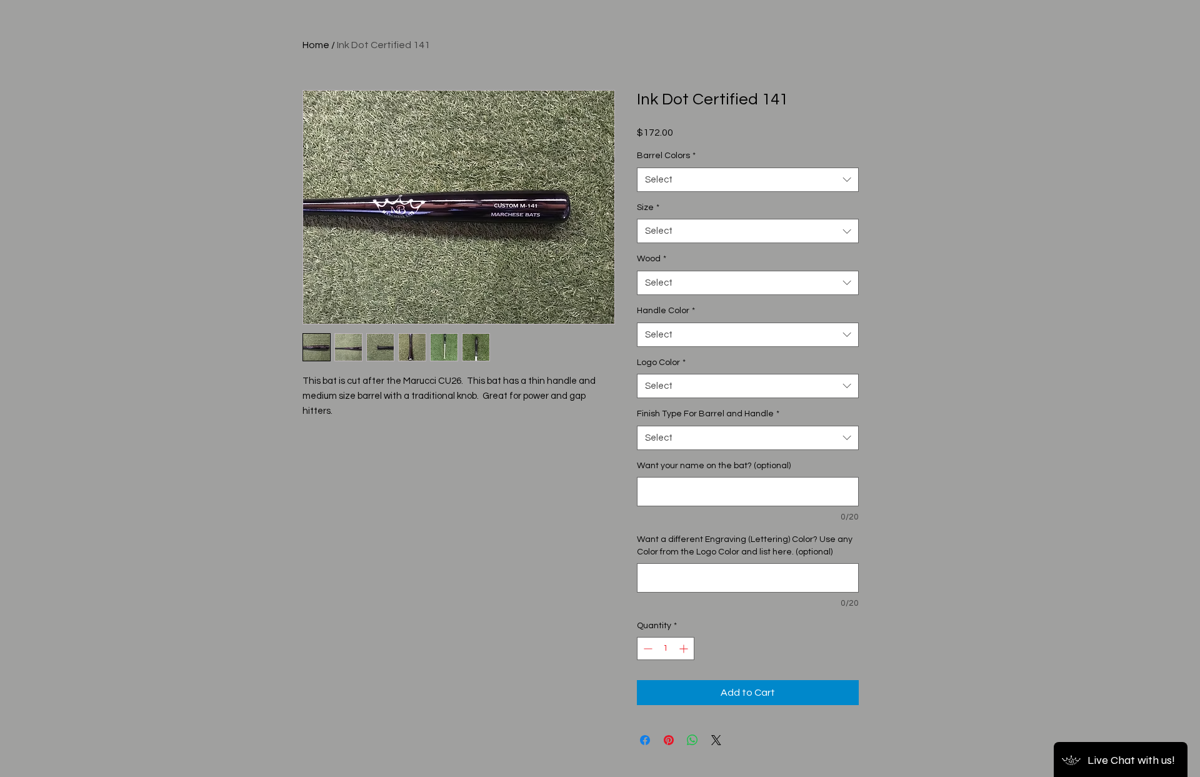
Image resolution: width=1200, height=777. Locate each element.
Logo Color (661, 362)
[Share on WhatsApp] (692, 740)
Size (648, 207)
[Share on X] (716, 740)
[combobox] (748, 180)
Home (315, 45)
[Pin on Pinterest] (668, 740)
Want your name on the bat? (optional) (714, 465)
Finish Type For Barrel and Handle (708, 413)
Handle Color (666, 310)
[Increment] (684, 648)
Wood (651, 258)
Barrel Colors (666, 155)
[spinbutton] (665, 648)
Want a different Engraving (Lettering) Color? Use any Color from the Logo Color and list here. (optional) (744, 545)
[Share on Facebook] (645, 740)
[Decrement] (646, 648)
